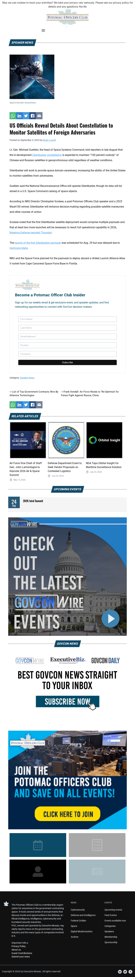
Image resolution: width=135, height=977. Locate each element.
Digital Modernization (82, 931)
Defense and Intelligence (83, 915)
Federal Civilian (78, 920)
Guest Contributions (22, 953)
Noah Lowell (49, 140)
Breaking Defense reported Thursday (31, 232)
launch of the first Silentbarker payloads (38, 242)
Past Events (111, 915)
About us (16, 949)
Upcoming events (113, 909)
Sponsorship (111, 942)
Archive (74, 937)
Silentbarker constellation (47, 155)
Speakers (109, 931)
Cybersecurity (78, 909)
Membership (111, 937)
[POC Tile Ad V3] (67, 780)
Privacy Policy (19, 946)
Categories (110, 926)
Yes (81, 6)
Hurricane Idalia (19, 248)
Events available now (115, 920)
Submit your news (21, 956)
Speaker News (27, 377)
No (85, 6)
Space (74, 926)
